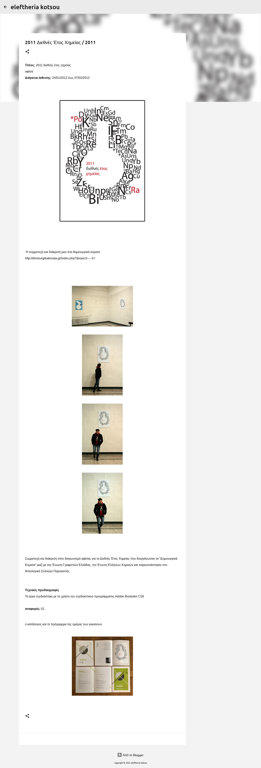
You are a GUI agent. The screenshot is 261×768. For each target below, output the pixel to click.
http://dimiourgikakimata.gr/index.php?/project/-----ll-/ (60, 258)
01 (43, 608)
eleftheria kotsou (35, 6)
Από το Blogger (133, 755)
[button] (27, 51)
